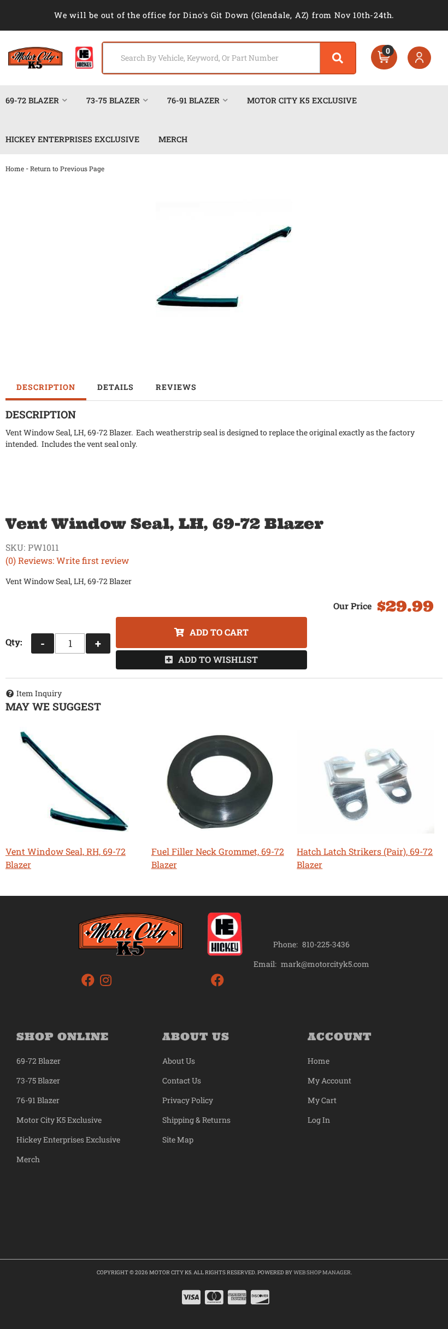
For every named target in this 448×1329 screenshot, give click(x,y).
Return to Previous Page (67, 168)
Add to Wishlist (218, 659)
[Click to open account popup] (419, 58)
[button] (229, 58)
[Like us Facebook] (88, 980)
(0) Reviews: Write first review (67, 560)
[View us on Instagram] (105, 980)
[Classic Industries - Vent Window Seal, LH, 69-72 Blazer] (224, 267)
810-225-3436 (326, 944)
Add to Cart (219, 632)
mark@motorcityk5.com (325, 964)
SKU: (15, 547)
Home (14, 168)
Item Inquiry (39, 693)
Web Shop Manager (322, 1272)
